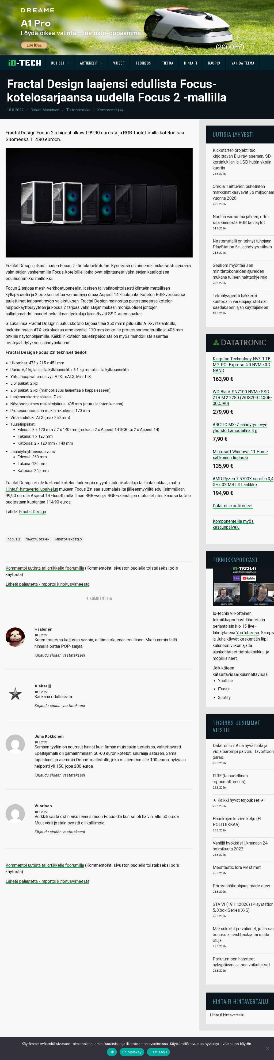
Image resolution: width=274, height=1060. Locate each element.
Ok (111, 1052)
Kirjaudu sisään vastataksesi (60, 655)
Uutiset (57, 63)
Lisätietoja (158, 1052)
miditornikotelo (68, 539)
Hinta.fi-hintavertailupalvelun (32, 489)
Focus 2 (14, 539)
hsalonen (43, 629)
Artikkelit (89, 63)
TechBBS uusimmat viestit (236, 726)
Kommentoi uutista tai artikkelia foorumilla (45, 568)
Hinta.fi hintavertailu (227, 1015)
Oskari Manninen (45, 110)
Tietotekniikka (78, 110)
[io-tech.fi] (25, 63)
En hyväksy (132, 1052)
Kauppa (214, 63)
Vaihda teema (242, 63)
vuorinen (43, 806)
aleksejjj (43, 686)
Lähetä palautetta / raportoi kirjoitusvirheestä (47, 584)
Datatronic (241, 342)
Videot (119, 63)
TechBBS (143, 63)
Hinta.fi (190, 63)
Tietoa (167, 63)
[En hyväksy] (267, 1048)
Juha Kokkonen (49, 736)
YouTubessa (247, 632)
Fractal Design (32, 511)
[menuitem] (60, 62)
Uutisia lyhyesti (233, 134)
